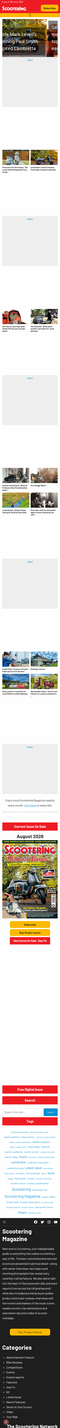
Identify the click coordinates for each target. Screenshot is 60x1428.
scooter (31, 1178)
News (51, 1173)
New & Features (15, 1402)
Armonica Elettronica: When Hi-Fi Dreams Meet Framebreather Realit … (15, 487)
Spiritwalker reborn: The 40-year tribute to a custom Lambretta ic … (44, 693)
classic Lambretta (12, 1137)
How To (10, 1387)
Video (9, 1412)
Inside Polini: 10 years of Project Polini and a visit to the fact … (15, 670)
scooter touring (28, 1207)
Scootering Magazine (22, 1196)
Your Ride (12, 1417)
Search (50, 1112)
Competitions (14, 1367)
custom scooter (31, 1152)
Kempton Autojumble (46, 1157)
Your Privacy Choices (30, 1332)
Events (23, 1156)
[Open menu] (30, 15)
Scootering (21, 1189)
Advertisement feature (20, 1132)
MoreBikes (20, 1173)
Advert (30, 59)
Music (43, 1173)
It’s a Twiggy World (38, 485)
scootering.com (39, 1190)
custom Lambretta (13, 1151)
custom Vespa (11, 1157)
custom (45, 1146)
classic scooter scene (18, 1147)
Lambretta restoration (37, 1162)
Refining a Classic (38, 669)
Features (11, 1382)
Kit (8, 1392)
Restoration (20, 1178)
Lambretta (18, 1162)
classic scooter (28, 1137)
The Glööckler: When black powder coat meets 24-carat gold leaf (42, 328)
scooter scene (47, 1202)
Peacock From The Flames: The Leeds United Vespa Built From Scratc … (15, 169)
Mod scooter (9, 1173)
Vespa (22, 1212)
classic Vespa (34, 1147)
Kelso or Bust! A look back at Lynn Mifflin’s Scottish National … (15, 692)
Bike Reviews (14, 1362)
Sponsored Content (44, 1207)
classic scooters (41, 1141)
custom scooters (47, 1152)
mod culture (48, 1168)
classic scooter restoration (20, 1142)
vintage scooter (34, 1213)
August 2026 (30, 836)
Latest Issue (13, 1397)
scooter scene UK (13, 1207)
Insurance (33, 1157)
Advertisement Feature (20, 1357)
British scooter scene (39, 1132)
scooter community (44, 1179)
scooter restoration (30, 1202)
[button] (30, 38)
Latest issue (33, 1168)
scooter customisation (37, 1183)
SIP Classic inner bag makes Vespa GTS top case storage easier (13, 328)
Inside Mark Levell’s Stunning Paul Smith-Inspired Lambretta (43, 168)
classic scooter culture (45, 1137)
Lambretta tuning (15, 1168)
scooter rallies (48, 1197)
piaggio (11, 1179)
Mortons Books (33, 1173)
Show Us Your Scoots (19, 1407)
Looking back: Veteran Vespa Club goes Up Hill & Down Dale (14, 511)
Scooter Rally (12, 1202)
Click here (30, 805)
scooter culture (18, 1183)
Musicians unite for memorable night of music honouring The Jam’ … (43, 512)
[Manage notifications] (6, 1422)
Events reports (15, 1377)
